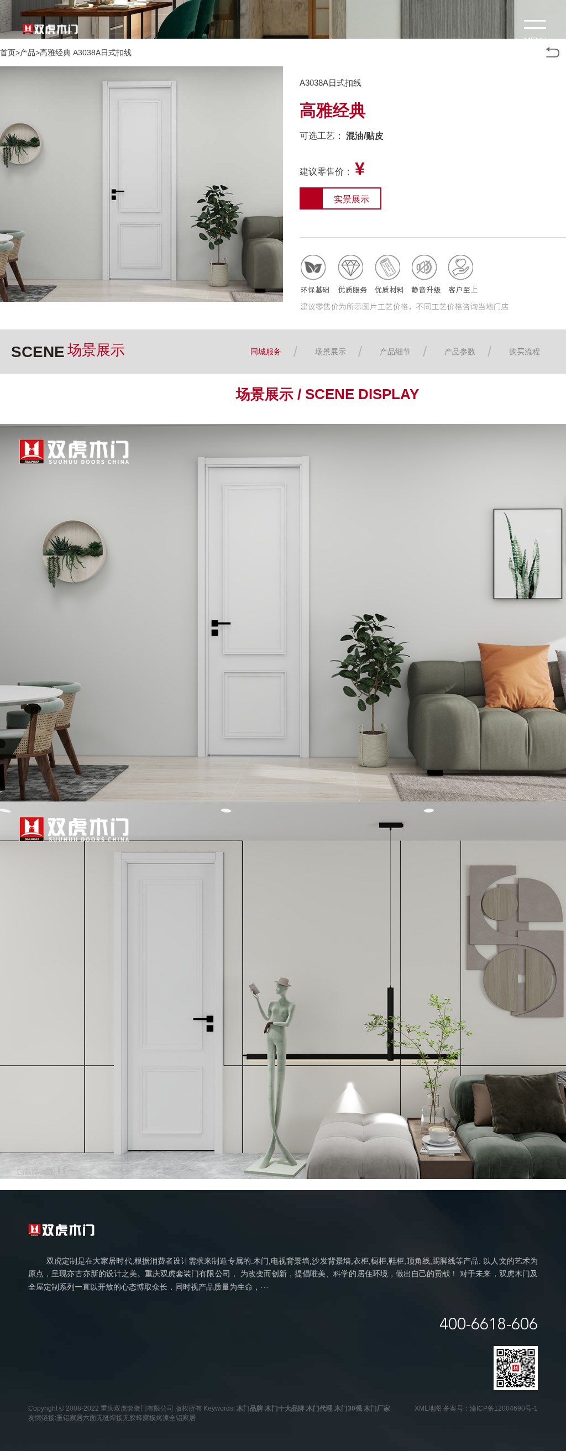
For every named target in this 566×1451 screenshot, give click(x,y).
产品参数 (459, 351)
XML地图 (428, 1408)
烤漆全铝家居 (176, 1418)
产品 (27, 52)
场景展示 (330, 351)
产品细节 (395, 351)
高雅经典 (55, 52)
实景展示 (351, 199)
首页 (7, 52)
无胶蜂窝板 (139, 1418)
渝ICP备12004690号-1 (504, 1408)
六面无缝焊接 (103, 1418)
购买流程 (524, 351)
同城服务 (265, 351)
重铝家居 (69, 1418)
